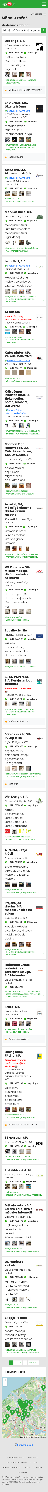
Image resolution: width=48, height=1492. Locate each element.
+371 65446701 (15, 987)
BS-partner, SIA (16, 1138)
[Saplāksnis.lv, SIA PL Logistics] (7, 768)
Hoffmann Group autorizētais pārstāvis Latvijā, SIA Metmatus (18, 970)
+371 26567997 (14, 639)
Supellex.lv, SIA (16, 630)
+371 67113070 (14, 699)
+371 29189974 (14, 220)
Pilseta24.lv (33, 1457)
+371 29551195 (14, 526)
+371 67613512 (14, 862)
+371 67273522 (14, 273)
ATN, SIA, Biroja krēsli (16, 852)
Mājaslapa (31, 52)
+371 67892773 (14, 1221)
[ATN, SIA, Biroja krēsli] (7, 884)
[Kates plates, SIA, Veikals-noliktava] (7, 372)
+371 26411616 (13, 1181)
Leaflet (22, 1437)
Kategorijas (36, 14)
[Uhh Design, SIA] (7, 831)
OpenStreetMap (32, 1437)
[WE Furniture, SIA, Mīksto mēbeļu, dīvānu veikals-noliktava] (7, 611)
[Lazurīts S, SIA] (7, 291)
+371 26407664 (14, 188)
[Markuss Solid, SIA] (7, 242)
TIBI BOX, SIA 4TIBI (18, 1170)
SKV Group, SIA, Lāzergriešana (16, 104)
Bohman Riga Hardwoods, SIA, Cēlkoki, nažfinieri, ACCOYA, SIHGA (18, 449)
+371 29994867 (14, 52)
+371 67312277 (14, 463)
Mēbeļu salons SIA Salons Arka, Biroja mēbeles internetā (19, 1209)
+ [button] (5, 1380)
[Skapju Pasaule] (7, 1344)
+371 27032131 (15, 1326)
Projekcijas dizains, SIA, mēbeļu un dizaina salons (18, 908)
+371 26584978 (14, 746)
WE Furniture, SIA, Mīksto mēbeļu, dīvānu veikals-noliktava (18, 572)
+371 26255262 (14, 1083)
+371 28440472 (14, 121)
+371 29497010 (14, 368)
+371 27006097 (14, 805)
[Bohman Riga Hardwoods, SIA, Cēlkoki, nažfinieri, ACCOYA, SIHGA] (7, 485)
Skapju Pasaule (16, 1318)
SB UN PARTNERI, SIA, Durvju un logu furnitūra (18, 680)
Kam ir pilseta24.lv (15, 1457)
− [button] (5, 1384)
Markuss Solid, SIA (18, 212)
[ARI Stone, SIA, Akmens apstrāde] (7, 193)
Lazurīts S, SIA (15, 261)
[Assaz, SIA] (7, 331)
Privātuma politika (33, 1467)
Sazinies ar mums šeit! (18, 110)
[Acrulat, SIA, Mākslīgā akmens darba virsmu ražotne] (7, 548)
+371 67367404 (14, 1277)
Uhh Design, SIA (16, 797)
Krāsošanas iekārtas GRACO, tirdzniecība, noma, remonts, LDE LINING (17, 399)
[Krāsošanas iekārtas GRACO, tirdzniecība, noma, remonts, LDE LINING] (7, 425)
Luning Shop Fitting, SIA (14, 1054)
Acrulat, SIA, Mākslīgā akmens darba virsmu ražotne (18, 509)
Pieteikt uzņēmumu (12, 1467)
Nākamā (33, 1362)
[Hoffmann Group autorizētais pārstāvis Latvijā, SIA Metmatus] (39, 969)
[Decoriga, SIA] (7, 74)
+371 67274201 (14, 922)
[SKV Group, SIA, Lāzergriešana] (7, 139)
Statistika (22, 1472)
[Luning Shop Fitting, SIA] (7, 1109)
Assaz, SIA (12, 312)
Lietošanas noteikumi (17, 1462)
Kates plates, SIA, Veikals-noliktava (18, 354)
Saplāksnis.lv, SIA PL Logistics (18, 736)
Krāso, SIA (12, 1007)
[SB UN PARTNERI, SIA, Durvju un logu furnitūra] (7, 704)
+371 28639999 (14, 1146)
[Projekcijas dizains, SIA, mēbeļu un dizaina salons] (7, 944)
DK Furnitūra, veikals (14, 1263)
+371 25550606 (14, 589)
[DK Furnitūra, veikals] (7, 1299)
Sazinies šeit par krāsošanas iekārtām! (16, 412)
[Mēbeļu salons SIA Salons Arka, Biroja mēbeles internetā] (7, 1243)
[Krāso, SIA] (7, 1023)
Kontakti (34, 1462)
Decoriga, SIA (15, 41)
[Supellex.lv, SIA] (7, 661)
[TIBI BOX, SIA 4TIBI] (7, 1186)
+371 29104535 (14, 1018)
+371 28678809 (14, 420)
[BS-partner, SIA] (7, 1151)
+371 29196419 (14, 326)
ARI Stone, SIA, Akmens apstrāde (18, 171)
